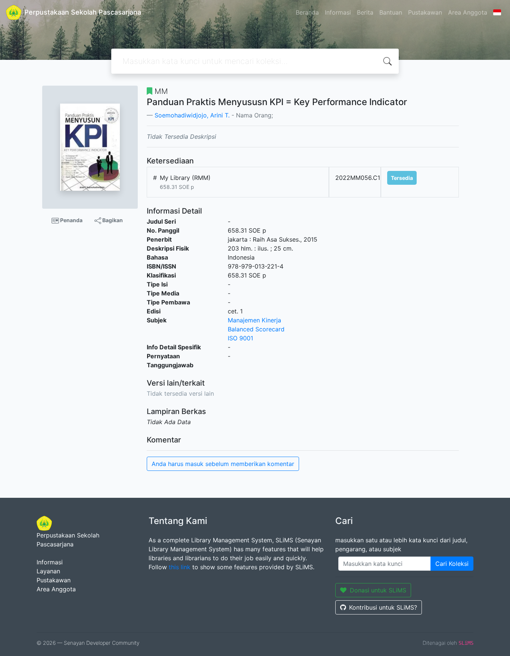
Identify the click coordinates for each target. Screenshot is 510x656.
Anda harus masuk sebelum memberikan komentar (223, 464)
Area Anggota (467, 12)
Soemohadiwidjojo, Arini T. (192, 115)
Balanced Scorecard (256, 329)
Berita (365, 12)
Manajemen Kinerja (254, 320)
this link (179, 567)
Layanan (48, 571)
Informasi (338, 12)
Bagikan (112, 220)
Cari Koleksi (452, 563)
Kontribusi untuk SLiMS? (383, 607)
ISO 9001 (240, 338)
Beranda (307, 12)
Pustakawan (425, 12)
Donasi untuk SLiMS (378, 590)
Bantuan (390, 12)
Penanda (71, 220)
